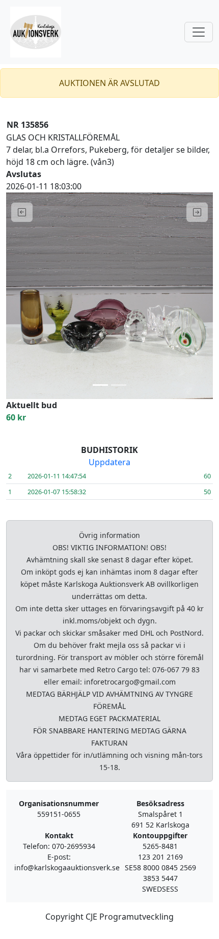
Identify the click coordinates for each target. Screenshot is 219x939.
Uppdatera (109, 462)
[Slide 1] (100, 385)
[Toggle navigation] (198, 32)
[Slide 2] (118, 385)
